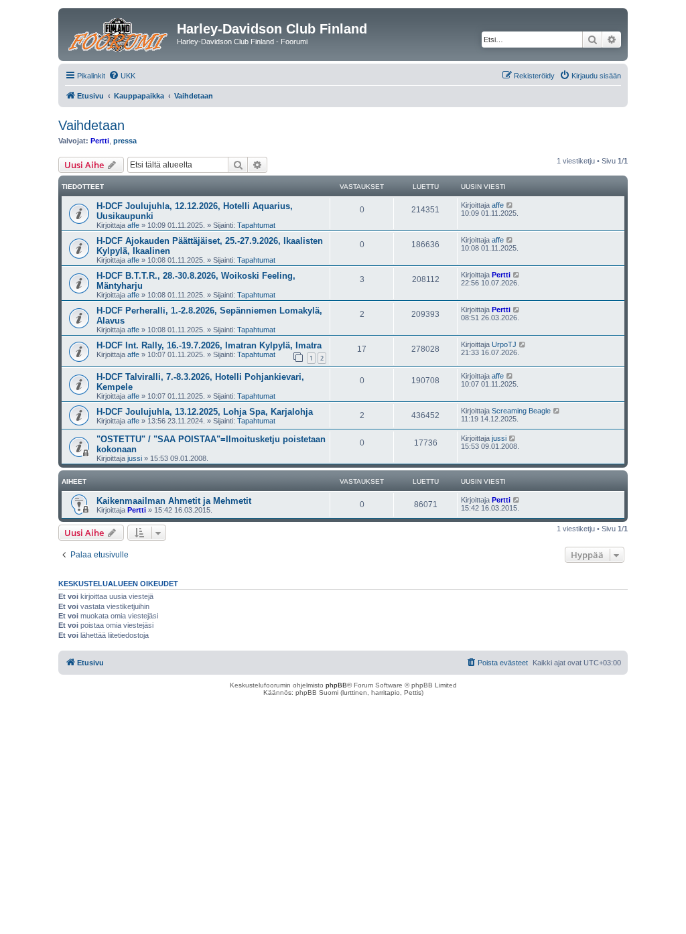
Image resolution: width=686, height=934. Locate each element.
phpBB (336, 685)
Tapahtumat (256, 225)
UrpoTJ (504, 344)
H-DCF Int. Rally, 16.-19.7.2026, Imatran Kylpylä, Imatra (209, 345)
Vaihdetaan (91, 125)
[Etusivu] (119, 32)
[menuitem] (122, 76)
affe (133, 225)
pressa (125, 141)
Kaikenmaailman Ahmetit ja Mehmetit (173, 501)
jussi (134, 458)
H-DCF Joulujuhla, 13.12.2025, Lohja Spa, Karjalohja (204, 412)
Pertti (99, 141)
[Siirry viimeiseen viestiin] (510, 205)
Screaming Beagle (521, 411)
